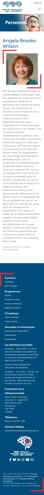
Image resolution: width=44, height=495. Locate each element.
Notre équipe (11, 286)
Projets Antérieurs (13, 304)
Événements (10, 335)
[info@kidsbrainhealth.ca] (32, 460)
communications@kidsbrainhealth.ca (21, 431)
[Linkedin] (19, 460)
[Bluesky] (15, 460)
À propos (9, 282)
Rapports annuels (13, 308)
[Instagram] (23, 460)
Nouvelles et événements (17, 331)
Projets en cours (12, 299)
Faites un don (11, 321)
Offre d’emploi (11, 317)
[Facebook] (10, 460)
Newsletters (10, 339)
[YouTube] (28, 460)
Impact (8, 295)
